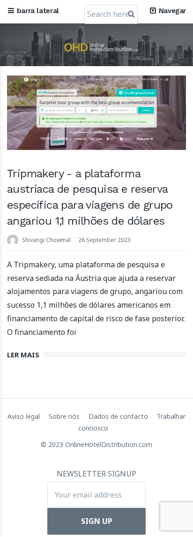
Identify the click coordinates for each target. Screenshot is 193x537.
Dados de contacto (119, 416)
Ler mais (23, 354)
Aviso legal (24, 416)
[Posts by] (14, 241)
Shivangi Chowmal (46, 240)
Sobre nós (65, 416)
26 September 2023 (104, 240)
